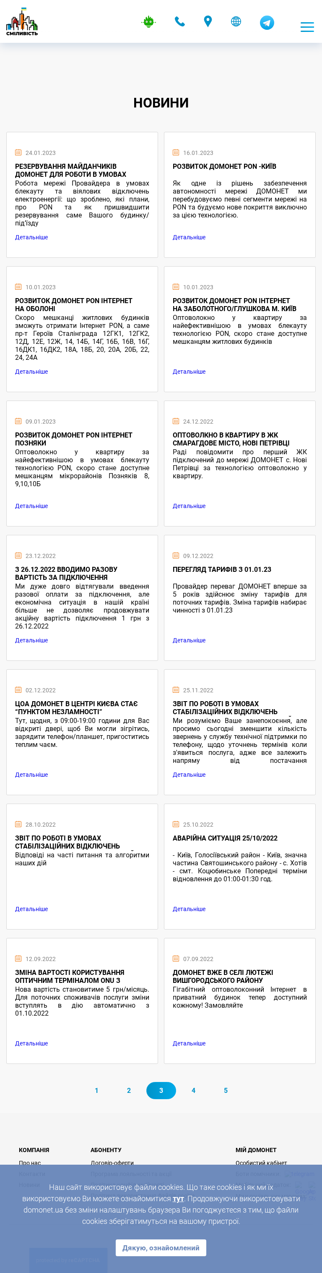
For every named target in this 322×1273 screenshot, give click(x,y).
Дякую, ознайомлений (161, 1248)
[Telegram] (267, 27)
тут (178, 1198)
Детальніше (31, 237)
